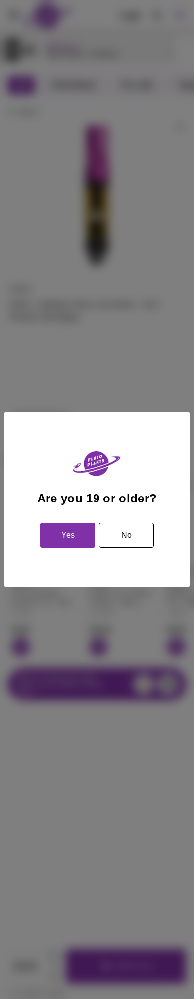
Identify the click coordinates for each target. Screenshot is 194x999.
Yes (68, 535)
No (126, 535)
